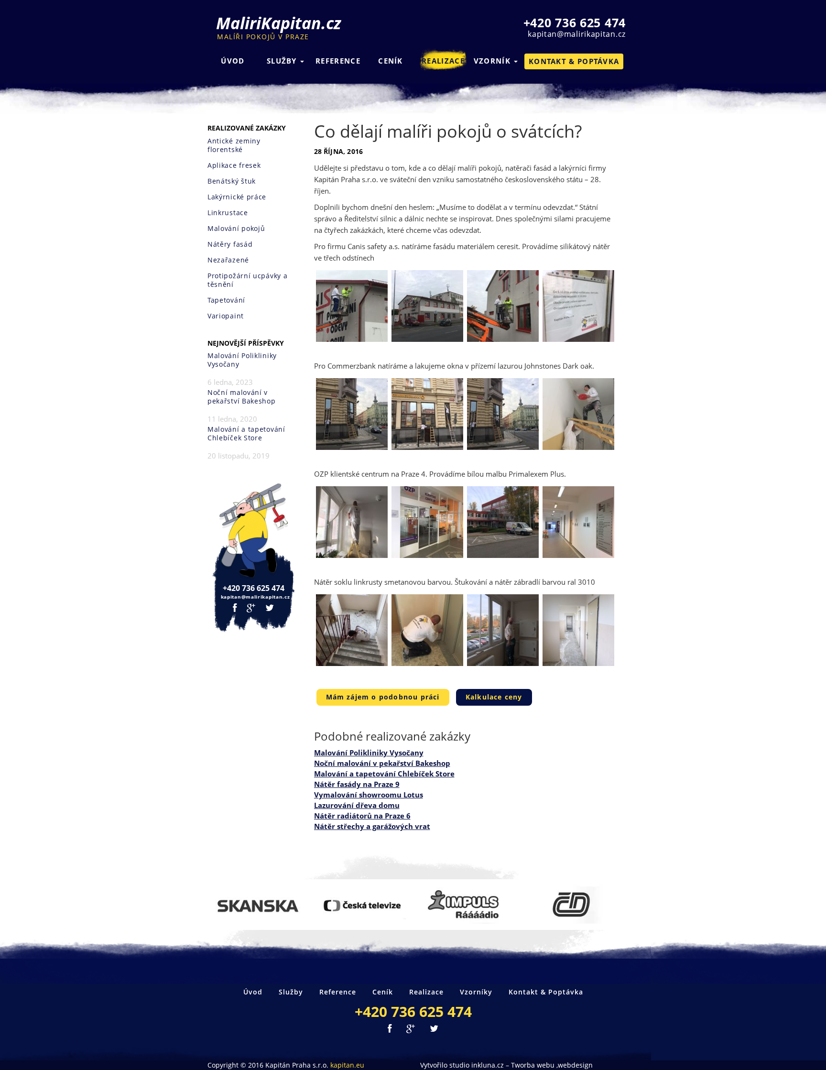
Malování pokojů (236, 228)
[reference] (257, 904)
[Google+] (251, 608)
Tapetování (226, 300)
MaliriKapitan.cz (278, 27)
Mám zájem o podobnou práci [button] (383, 696)
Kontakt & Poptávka (546, 991)
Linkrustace (227, 212)
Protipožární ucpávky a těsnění (247, 280)
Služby (283, 61)
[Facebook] (235, 608)
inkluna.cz (487, 1065)
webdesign (575, 1065)
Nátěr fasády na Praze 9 (357, 784)
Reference (337, 61)
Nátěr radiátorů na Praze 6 (362, 815)
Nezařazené (228, 260)
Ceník (390, 61)
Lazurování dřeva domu (357, 805)
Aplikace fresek (234, 165)
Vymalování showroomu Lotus (368, 794)
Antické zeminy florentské (234, 145)
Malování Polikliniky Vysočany (242, 360)
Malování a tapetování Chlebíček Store (246, 433)
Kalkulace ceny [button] (494, 696)
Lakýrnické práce (236, 197)
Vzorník (493, 61)
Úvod (232, 61)
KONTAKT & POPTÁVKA (574, 61)
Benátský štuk (231, 181)
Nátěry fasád (229, 244)
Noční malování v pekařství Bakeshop (241, 396)
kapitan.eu (347, 1065)
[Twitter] (269, 608)
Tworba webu (532, 1065)
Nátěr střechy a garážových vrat (372, 826)
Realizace (443, 61)
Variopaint (225, 316)
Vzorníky (476, 991)
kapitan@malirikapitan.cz (577, 34)
